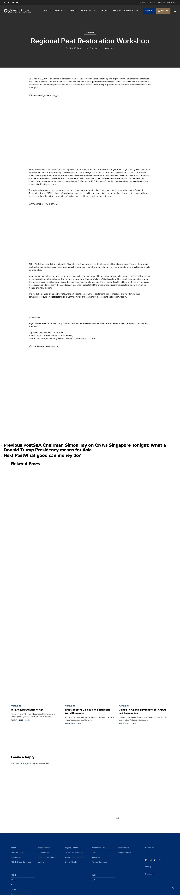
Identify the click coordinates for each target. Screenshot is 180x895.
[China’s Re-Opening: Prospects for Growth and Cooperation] (144, 585)
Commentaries (43, 852)
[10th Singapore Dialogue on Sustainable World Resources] (90, 585)
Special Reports (44, 847)
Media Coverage (124, 852)
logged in (27, 763)
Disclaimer (149, 874)
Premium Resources (99, 862)
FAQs (94, 852)
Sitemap (148, 866)
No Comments (93, 48)
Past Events (90, 32)
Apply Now (96, 857)
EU (12, 884)
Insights (41, 862)
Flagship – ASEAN (71, 847)
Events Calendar (71, 862)
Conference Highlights (46, 857)
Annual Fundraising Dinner (75, 857)
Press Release (123, 847)
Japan (13, 889)
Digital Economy (17, 852)
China (13, 880)
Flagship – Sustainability (74, 852)
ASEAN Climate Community (21, 862)
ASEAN (14, 847)
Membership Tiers (98, 847)
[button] (149, 11)
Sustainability (16, 857)
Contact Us (149, 847)
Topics (94, 875)
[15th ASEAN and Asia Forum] (36, 585)
